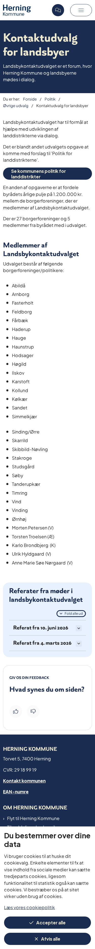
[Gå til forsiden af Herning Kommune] (26, 10)
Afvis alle (50, 938)
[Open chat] (58, 10)
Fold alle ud (74, 613)
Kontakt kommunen (24, 780)
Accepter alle (51, 922)
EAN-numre (16, 791)
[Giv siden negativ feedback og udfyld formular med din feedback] (33, 711)
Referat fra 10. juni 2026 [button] (40, 627)
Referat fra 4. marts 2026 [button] (42, 643)
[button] (81, 10)
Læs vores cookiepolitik (29, 907)
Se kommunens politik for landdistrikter (38, 174)
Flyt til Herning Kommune (33, 818)
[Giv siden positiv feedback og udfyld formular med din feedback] (15, 711)
